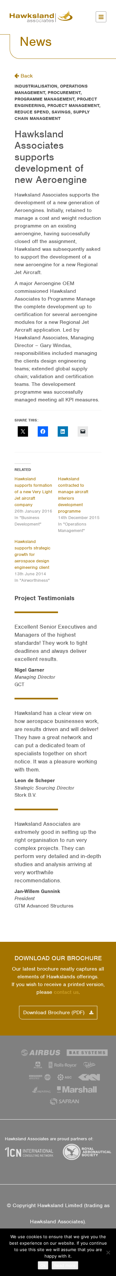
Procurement (64, 92)
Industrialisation (36, 86)
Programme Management (44, 99)
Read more (65, 1265)
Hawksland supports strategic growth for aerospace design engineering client (32, 554)
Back (26, 75)
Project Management (73, 105)
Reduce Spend (32, 112)
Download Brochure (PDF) (54, 1012)
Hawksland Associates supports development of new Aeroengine (51, 157)
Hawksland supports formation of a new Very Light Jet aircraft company (33, 491)
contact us (66, 992)
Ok (43, 1265)
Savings (61, 112)
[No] (108, 1252)
